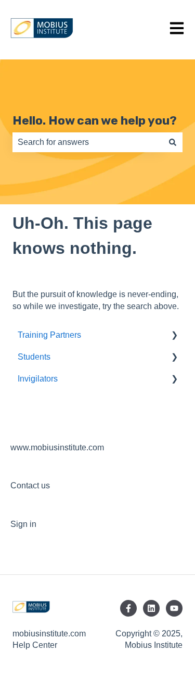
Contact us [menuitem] (30, 485)
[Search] (173, 142)
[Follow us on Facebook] (128, 608)
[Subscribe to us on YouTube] (174, 608)
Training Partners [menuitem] (49, 334)
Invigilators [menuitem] (38, 378)
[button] (174, 336)
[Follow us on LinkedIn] (151, 608)
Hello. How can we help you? (94, 120)
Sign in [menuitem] (23, 524)
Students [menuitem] (34, 356)
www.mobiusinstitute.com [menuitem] (57, 447)
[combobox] (87, 142)
